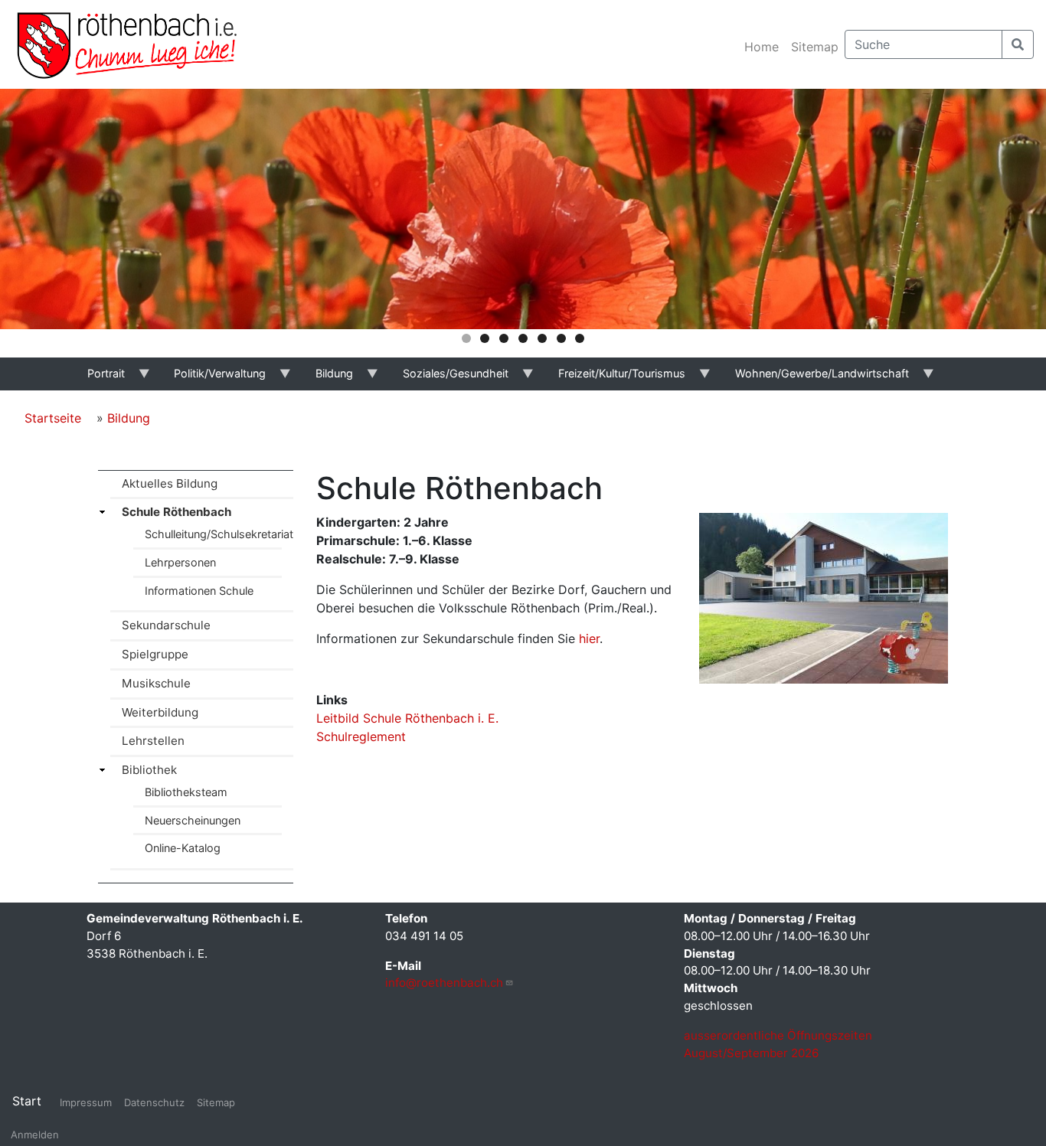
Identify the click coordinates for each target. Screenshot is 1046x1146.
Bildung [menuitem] (326, 378)
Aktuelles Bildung (169, 483)
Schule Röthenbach (176, 511)
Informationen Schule (199, 590)
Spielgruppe (155, 654)
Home (761, 46)
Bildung (128, 418)
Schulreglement (361, 736)
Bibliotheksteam (186, 791)
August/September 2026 (751, 1053)
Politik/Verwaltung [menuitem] (212, 378)
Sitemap (814, 46)
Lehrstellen (153, 740)
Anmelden (35, 1134)
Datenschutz (154, 1102)
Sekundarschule (166, 625)
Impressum (86, 1102)
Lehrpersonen (180, 562)
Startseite (53, 418)
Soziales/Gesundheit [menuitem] (447, 378)
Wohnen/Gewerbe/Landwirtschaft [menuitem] (813, 378)
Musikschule (156, 683)
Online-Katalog (183, 847)
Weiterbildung (160, 712)
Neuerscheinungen (192, 820)
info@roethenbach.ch (444, 982)
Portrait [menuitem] (97, 378)
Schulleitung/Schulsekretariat (219, 533)
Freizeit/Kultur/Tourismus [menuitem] (613, 378)
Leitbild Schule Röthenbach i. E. (407, 718)
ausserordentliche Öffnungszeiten (779, 1035)
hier (589, 638)
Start (26, 1101)
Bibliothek (149, 769)
